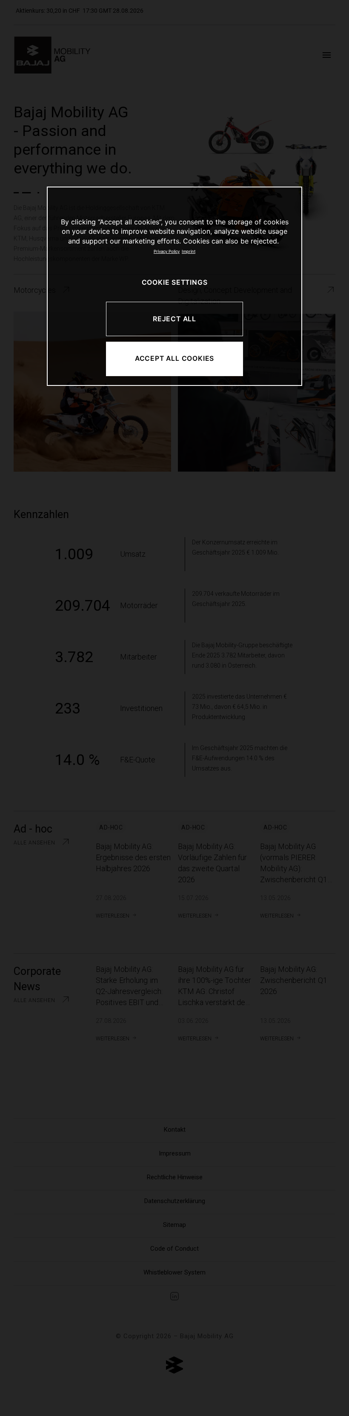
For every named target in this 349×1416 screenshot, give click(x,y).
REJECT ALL (174, 319)
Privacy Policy (167, 251)
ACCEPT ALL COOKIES (174, 358)
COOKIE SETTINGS (175, 282)
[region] (174, 286)
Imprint (188, 251)
